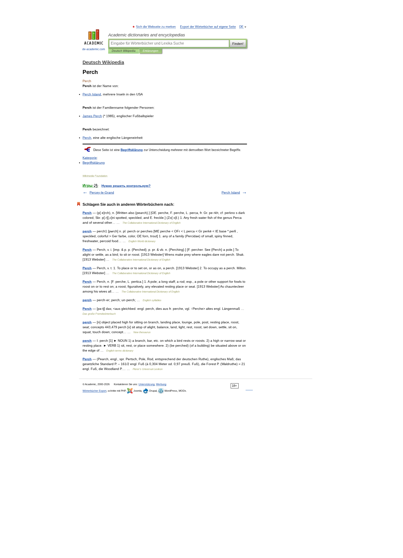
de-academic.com (93, 49)
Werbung (161, 384)
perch (87, 231)
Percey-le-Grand (102, 192)
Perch (87, 213)
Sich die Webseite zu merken (156, 26)
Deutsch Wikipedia (123, 50)
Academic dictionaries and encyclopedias (146, 35)
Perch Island (231, 192)
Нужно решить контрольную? (126, 186)
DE (241, 26)
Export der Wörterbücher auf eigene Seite (208, 26)
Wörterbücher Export (94, 390)
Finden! (237, 43)
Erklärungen (150, 50)
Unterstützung (147, 384)
